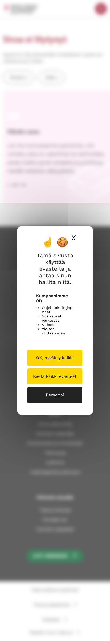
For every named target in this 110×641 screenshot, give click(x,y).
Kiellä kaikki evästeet (55, 376)
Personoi (55, 394)
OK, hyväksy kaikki (55, 357)
